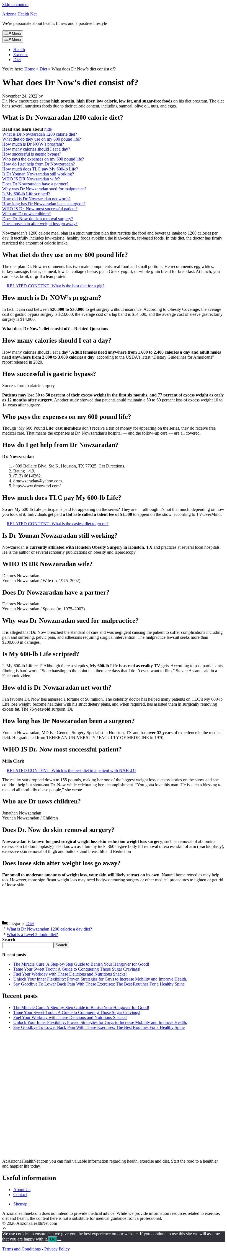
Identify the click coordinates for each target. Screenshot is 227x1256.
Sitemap (20, 1204)
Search (61, 945)
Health (19, 49)
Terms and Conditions (21, 1249)
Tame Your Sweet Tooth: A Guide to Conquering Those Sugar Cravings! (76, 969)
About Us (21, 1189)
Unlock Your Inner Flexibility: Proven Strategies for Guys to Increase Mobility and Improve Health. (100, 979)
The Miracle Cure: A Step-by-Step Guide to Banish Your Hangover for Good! (81, 964)
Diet (17, 59)
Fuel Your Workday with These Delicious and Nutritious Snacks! (70, 974)
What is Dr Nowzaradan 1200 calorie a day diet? (49, 929)
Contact (20, 1194)
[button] (4, 1228)
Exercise (20, 54)
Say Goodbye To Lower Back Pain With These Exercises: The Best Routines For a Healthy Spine (99, 984)
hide (48, 129)
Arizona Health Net (19, 14)
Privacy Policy (57, 1249)
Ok (52, 1239)
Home (29, 69)
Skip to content (15, 4)
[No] (59, 1240)
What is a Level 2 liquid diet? (32, 934)
